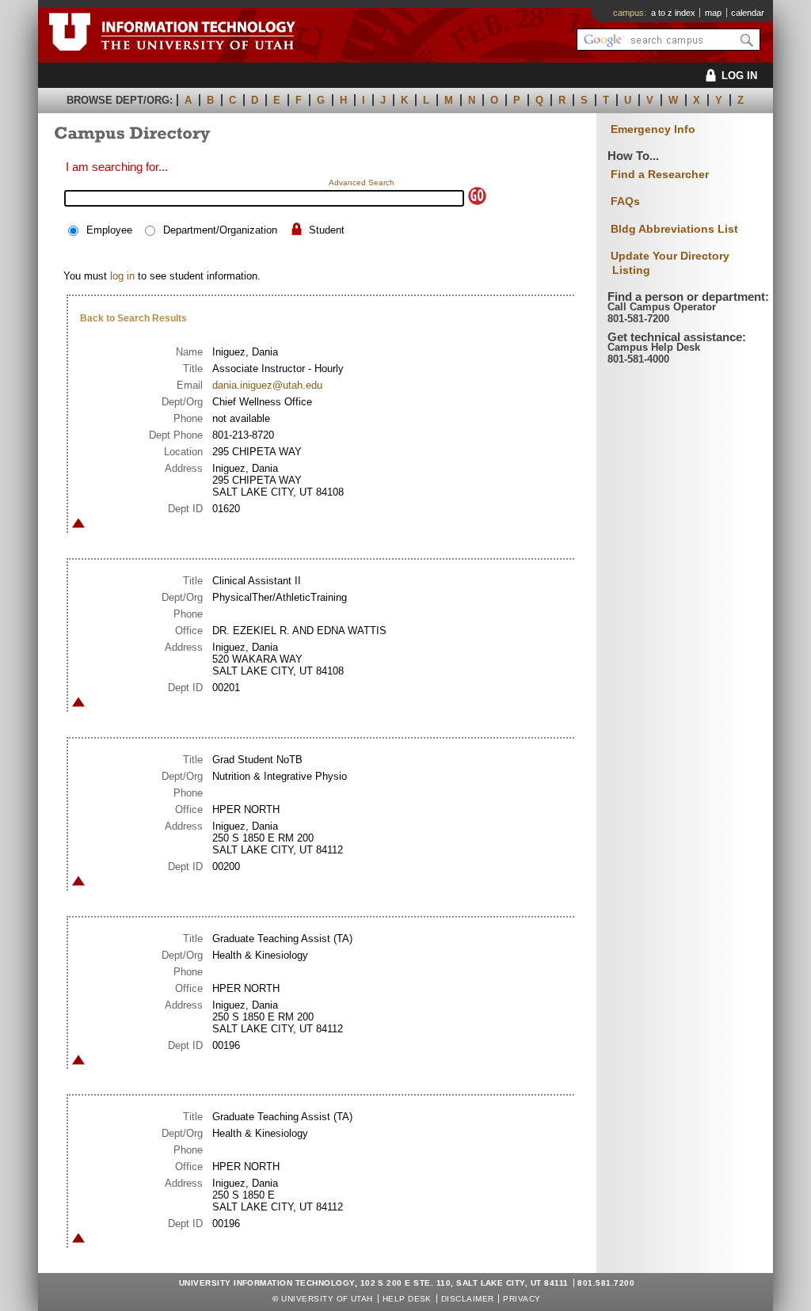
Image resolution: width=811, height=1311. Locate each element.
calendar (747, 12)
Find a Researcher (660, 174)
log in (122, 276)
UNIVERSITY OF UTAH (327, 1298)
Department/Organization (220, 230)
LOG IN (739, 76)
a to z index (673, 12)
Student (327, 230)
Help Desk (407, 1298)
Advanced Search (361, 182)
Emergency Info (653, 129)
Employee (109, 230)
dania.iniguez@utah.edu (267, 385)
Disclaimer (467, 1298)
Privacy (521, 1298)
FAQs (625, 201)
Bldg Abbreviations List (674, 228)
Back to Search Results (133, 318)
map (713, 12)
